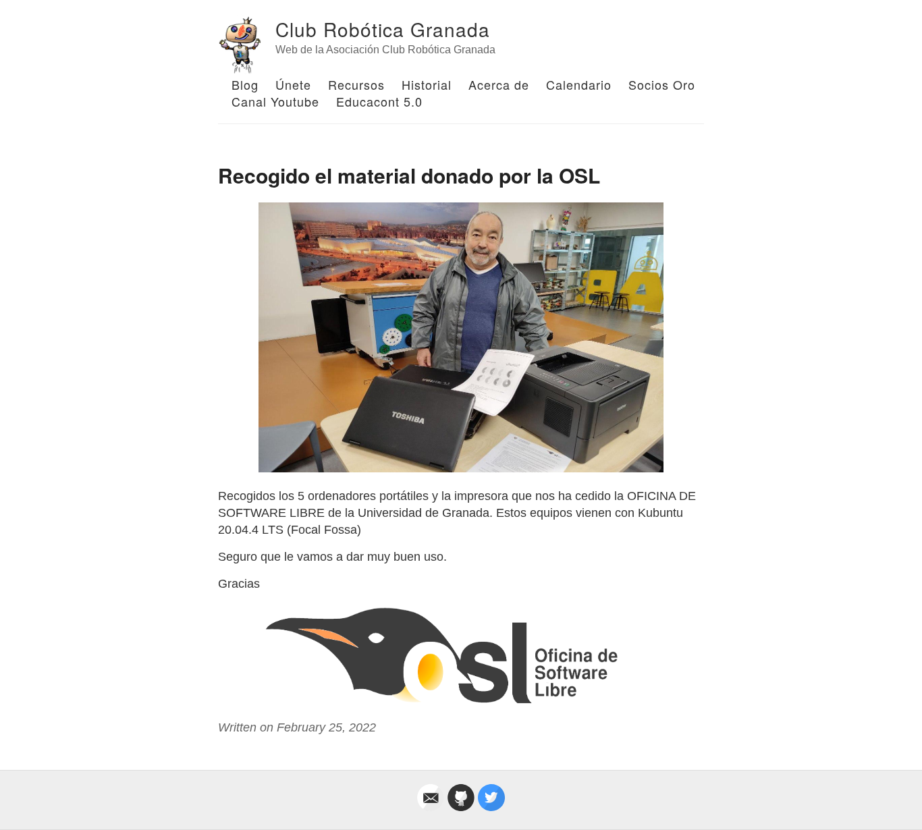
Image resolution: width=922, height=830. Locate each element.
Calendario (579, 84)
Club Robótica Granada (382, 29)
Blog (245, 84)
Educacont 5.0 (379, 101)
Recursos (356, 84)
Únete (293, 84)
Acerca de (498, 84)
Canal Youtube (275, 101)
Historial (427, 84)
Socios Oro (661, 84)
